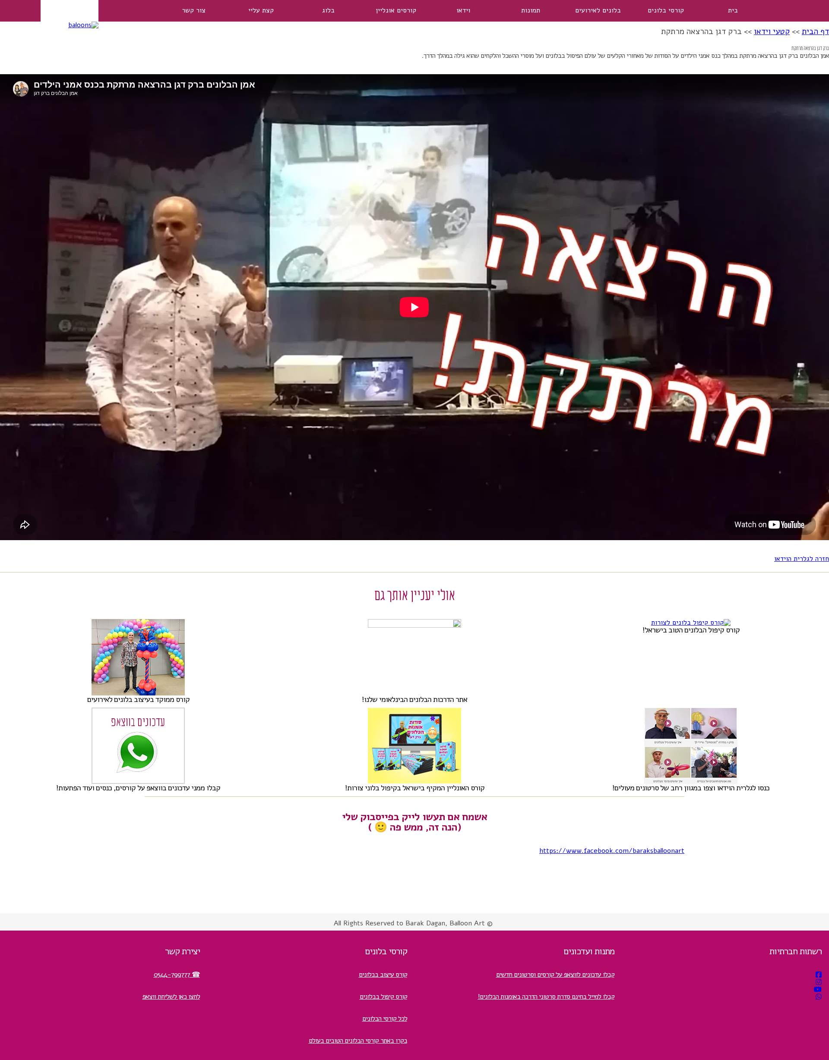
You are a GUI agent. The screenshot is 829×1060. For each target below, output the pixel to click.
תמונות (530, 10)
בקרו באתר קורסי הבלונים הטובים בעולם (358, 1040)
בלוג (328, 10)
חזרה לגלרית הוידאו (801, 558)
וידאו (463, 10)
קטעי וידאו (772, 31)
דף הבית (815, 31)
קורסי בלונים (666, 10)
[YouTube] (818, 989)
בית (733, 10)
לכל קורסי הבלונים (384, 1018)
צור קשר (194, 10)
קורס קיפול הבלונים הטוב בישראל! (691, 630)
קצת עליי (261, 10)
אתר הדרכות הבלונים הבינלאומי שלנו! (414, 699)
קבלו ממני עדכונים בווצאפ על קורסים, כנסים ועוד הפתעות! (138, 788)
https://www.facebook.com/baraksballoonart (611, 851)
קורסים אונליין (396, 10)
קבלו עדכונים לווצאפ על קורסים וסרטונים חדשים (555, 974)
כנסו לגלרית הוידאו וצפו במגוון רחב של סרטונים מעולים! (690, 788)
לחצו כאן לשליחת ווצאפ (171, 996)
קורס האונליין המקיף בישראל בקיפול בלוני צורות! (414, 788)
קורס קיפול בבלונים (383, 996)
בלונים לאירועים (598, 10)
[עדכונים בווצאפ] (819, 997)
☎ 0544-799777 (177, 974)
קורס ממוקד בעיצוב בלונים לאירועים (138, 699)
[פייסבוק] (819, 975)
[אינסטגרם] (819, 982)
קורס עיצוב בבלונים (383, 974)
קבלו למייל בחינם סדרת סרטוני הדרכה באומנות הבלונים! (546, 996)
